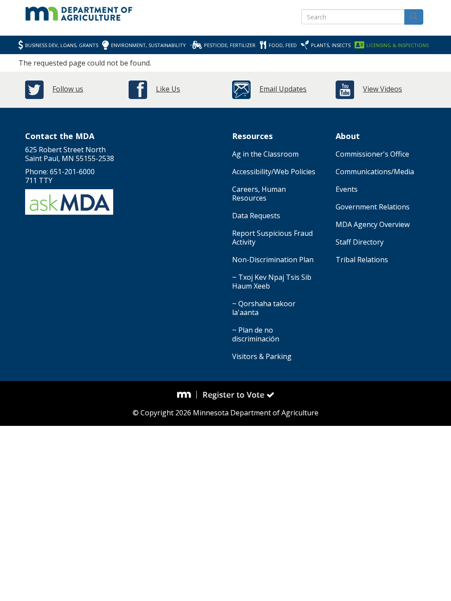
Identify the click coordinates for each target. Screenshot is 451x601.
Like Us (168, 89)
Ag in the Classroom (265, 154)
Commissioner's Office (372, 154)
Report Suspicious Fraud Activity (272, 237)
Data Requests (256, 215)
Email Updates (283, 89)
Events (347, 189)
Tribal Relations (362, 259)
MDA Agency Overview (373, 224)
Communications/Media (375, 171)
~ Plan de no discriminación (255, 334)
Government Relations (373, 207)
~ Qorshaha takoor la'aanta (264, 308)
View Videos (382, 89)
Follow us (67, 89)
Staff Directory (360, 242)
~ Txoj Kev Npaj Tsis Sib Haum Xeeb (271, 281)
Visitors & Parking (262, 356)
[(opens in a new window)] (187, 394)
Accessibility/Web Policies (273, 171)
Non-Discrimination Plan (273, 259)
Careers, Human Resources (259, 193)
